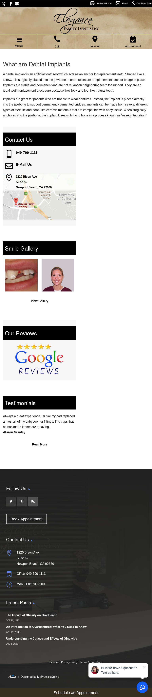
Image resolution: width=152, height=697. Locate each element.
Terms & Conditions (91, 662)
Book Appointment (26, 519)
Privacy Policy (69, 662)
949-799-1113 (27, 153)
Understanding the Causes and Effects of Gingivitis (41, 638)
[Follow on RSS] (17, 3)
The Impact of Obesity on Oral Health (31, 615)
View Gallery (39, 301)
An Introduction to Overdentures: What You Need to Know (46, 626)
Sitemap (54, 662)
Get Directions (144, 3)
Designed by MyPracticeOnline (40, 677)
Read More (39, 444)
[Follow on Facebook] (10, 3)
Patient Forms (104, 3)
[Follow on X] (3, 3)
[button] (19, 46)
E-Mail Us (24, 165)
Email (125, 3)
